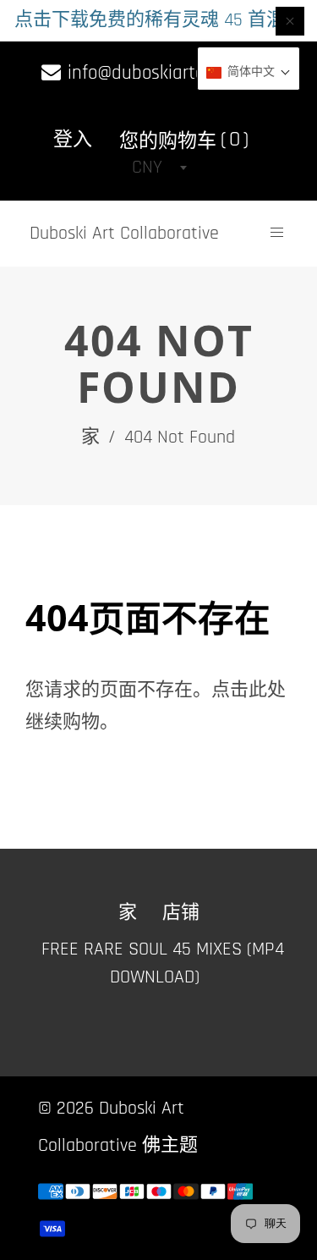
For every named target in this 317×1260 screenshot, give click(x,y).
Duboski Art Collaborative (124, 233)
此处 (267, 690)
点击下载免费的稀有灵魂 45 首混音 (158, 20)
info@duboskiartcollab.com (169, 73)
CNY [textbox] (147, 167)
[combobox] (159, 167)
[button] (248, 73)
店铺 (180, 913)
